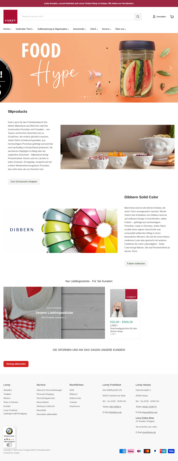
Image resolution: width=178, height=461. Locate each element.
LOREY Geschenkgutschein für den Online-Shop (123, 328)
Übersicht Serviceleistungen (49, 390)
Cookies (73, 402)
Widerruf (73, 394)
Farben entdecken (136, 263)
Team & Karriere (10, 402)
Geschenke (79, 29)
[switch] (9, 445)
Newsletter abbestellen (47, 414)
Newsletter (41, 410)
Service (106, 29)
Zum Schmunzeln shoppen (24, 181)
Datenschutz (75, 398)
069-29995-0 (115, 407)
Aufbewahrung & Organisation (53, 29)
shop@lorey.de (149, 432)
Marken (6, 398)
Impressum (75, 406)
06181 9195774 (150, 407)
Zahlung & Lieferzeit (46, 406)
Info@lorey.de (115, 412)
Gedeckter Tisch (24, 29)
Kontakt (6, 406)
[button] (160, 16)
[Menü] (14, 428)
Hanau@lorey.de (149, 412)
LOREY (113, 334)
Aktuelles (7, 390)
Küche (6, 29)
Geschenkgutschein (46, 398)
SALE (93, 29)
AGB (72, 390)
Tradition (7, 394)
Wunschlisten (43, 402)
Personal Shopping (45, 394)
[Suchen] (138, 16)
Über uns (120, 29)
